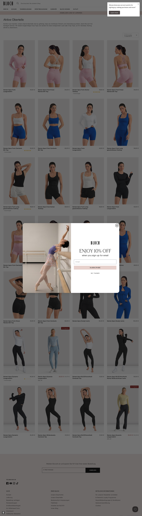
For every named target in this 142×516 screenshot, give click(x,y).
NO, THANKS (95, 273)
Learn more (114, 13)
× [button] (138, 4)
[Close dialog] (117, 225)
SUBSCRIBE (95, 268)
